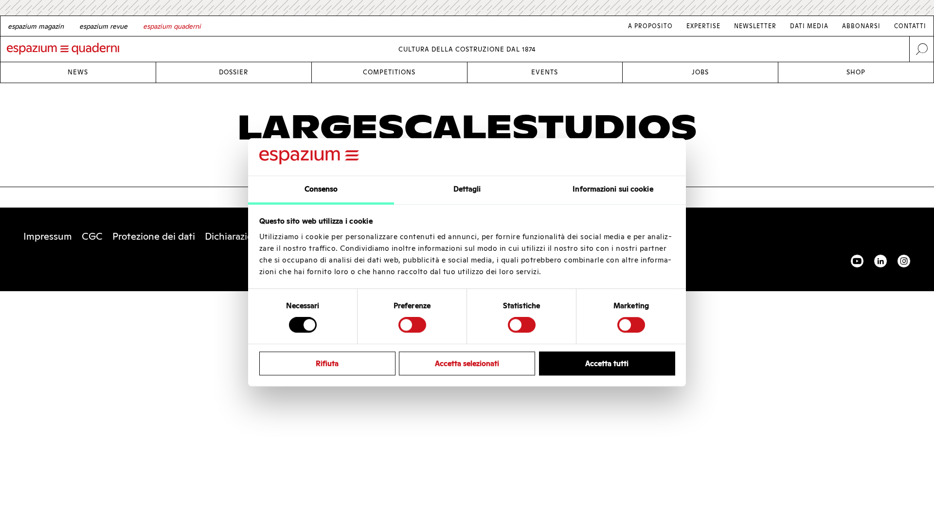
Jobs (700, 72)
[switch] (412, 324)
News (78, 72)
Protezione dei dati (153, 236)
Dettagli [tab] (467, 189)
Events (544, 72)
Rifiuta (327, 363)
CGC (92, 236)
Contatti (910, 26)
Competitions (389, 72)
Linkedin (880, 261)
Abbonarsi (861, 26)
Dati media (809, 26)
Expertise (703, 26)
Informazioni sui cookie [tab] (613, 189)
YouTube (857, 261)
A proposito (650, 26)
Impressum (47, 236)
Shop (855, 72)
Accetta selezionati (467, 363)
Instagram (904, 261)
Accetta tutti (607, 363)
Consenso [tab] (321, 189)
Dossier (233, 72)
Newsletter (755, 26)
